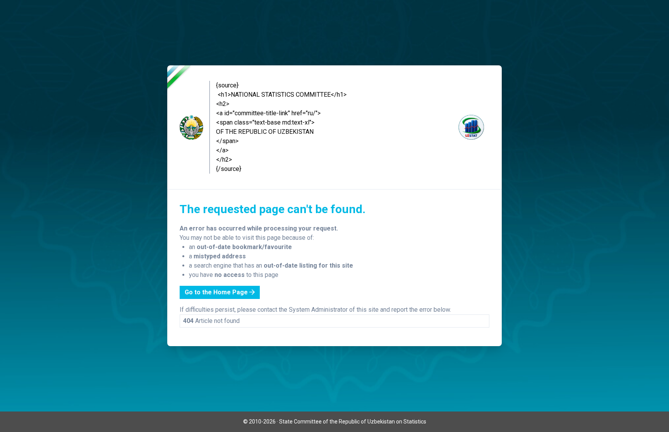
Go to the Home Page (217, 292)
